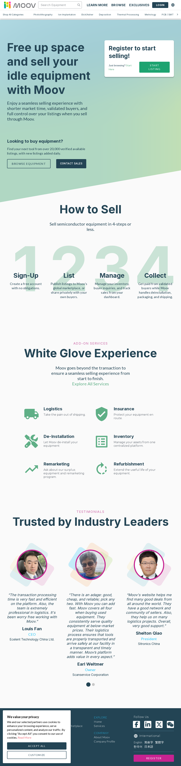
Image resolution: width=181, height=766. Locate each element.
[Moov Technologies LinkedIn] (147, 724)
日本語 (148, 746)
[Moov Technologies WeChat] (170, 724)
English (138, 742)
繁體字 (159, 742)
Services (99, 725)
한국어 (138, 746)
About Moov (102, 737)
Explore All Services (90, 383)
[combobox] (57, 4)
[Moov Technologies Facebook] (136, 724)
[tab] (43, 14)
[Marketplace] (20, 5)
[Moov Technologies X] (159, 724)
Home (98, 721)
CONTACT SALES (71, 163)
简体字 (148, 742)
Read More (24, 737)
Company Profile (104, 741)
